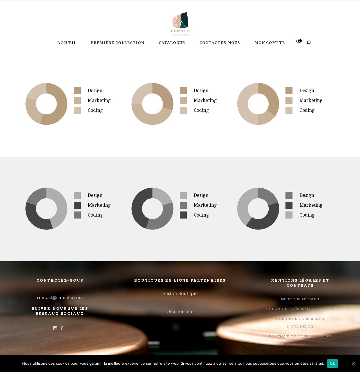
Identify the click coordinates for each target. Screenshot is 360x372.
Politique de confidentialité (300, 336)
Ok (332, 363)
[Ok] (353, 363)
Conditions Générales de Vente (300, 309)
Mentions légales (300, 299)
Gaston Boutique (180, 293)
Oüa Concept (180, 311)
